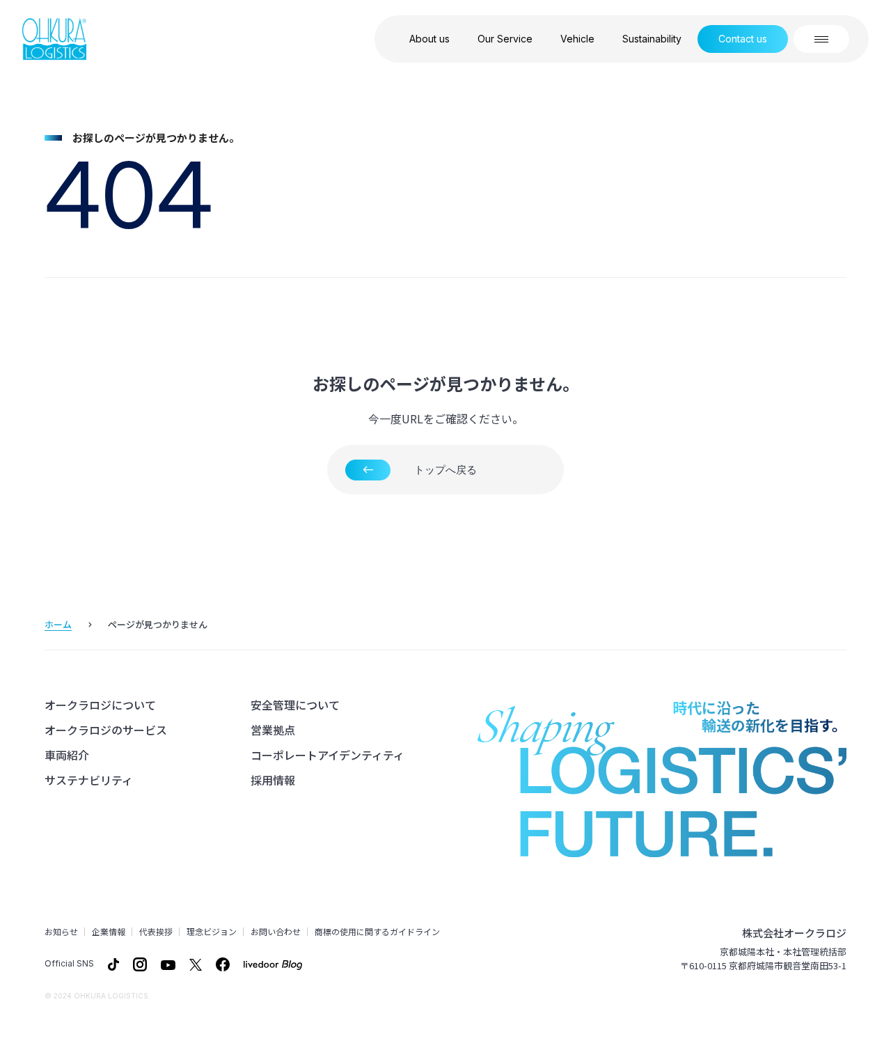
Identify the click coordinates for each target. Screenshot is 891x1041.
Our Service (505, 39)
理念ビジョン (212, 931)
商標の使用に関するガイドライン (377, 931)
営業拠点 (273, 729)
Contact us (742, 39)
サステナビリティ (89, 779)
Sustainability (651, 39)
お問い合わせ (276, 931)
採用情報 (273, 779)
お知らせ (61, 931)
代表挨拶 (156, 931)
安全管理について (295, 704)
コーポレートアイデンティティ (327, 754)
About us (429, 39)
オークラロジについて (100, 704)
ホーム (58, 624)
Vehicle (577, 39)
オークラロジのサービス (106, 729)
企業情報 (108, 931)
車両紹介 (67, 754)
